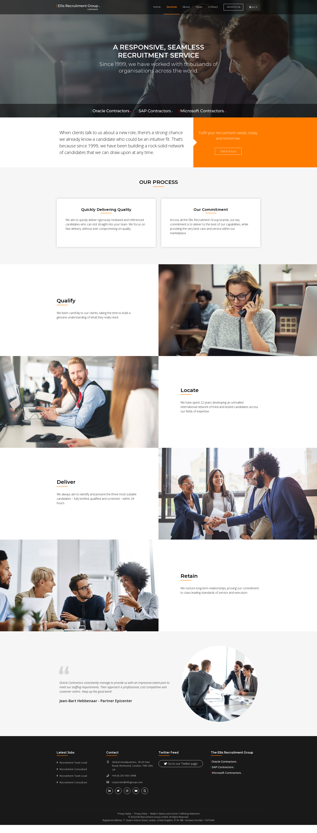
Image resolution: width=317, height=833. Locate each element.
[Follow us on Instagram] (128, 790)
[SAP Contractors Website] (155, 110)
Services (172, 6)
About (186, 6)
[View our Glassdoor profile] (145, 790)
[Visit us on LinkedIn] (110, 790)
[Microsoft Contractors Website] (202, 110)
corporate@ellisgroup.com (127, 782)
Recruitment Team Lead (73, 762)
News (199, 6)
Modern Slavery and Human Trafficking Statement (175, 813)
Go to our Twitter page (182, 764)
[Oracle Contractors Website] (111, 110)
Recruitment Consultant (73, 769)
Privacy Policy (140, 813)
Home (157, 6)
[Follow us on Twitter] (119, 790)
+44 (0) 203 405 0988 (124, 775)
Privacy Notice (124, 813)
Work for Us (233, 6)
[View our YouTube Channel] (137, 790)
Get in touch (228, 151)
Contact (213, 6)
